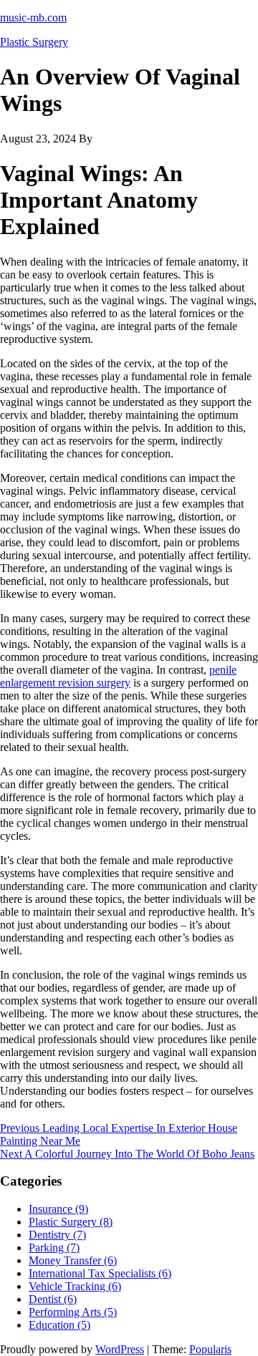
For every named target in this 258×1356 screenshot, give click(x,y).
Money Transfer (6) (73, 1260)
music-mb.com (33, 17)
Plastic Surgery (34, 42)
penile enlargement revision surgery (118, 676)
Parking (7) (54, 1247)
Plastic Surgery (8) (71, 1222)
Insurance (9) (58, 1209)
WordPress (119, 1349)
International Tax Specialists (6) (100, 1273)
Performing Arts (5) (73, 1312)
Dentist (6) (53, 1299)
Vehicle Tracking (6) (75, 1286)
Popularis (210, 1349)
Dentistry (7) (57, 1235)
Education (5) (59, 1325)
